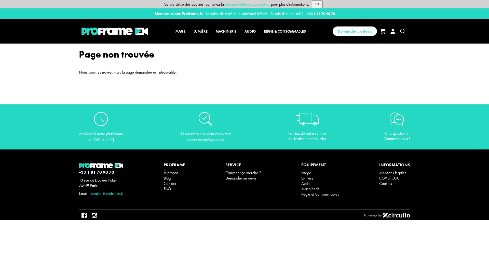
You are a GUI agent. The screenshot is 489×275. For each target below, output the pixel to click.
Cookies (385, 183)
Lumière (307, 178)
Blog (167, 178)
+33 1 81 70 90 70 (321, 13)
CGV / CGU (389, 178)
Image (306, 172)
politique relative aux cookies (247, 4)
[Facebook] (84, 215)
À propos (171, 172)
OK (317, 4)
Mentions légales (392, 172)
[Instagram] (94, 215)
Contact (170, 183)
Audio (305, 183)
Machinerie (310, 188)
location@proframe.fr (107, 193)
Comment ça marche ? (243, 172)
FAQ (167, 188)
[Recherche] (402, 31)
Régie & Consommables (320, 194)
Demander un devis (355, 31)
